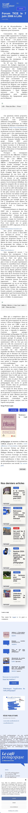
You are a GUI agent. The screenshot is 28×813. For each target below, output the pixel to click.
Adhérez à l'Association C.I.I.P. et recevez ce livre (18, 633)
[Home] (9, 10)
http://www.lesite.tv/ (7, 250)
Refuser (14, 802)
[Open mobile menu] (18, 3)
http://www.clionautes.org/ (18, 127)
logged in (15, 617)
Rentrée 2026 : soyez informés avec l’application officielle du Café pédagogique (19, 557)
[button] (25, 780)
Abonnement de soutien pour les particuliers (18, 659)
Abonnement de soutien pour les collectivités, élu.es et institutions (18, 668)
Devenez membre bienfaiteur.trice (18, 641)
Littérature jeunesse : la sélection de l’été (19, 596)
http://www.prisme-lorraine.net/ (11, 229)
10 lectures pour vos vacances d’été (19, 578)
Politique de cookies (13, 810)
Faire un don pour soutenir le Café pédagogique (18, 650)
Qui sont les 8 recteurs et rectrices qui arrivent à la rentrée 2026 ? (19, 535)
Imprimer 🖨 (13, 410)
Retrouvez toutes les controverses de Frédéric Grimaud (19, 514)
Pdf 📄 (23, 410)
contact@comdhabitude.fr (11, 721)
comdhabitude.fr (8, 723)
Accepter (14, 798)
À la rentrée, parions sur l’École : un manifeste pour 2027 (19, 494)
